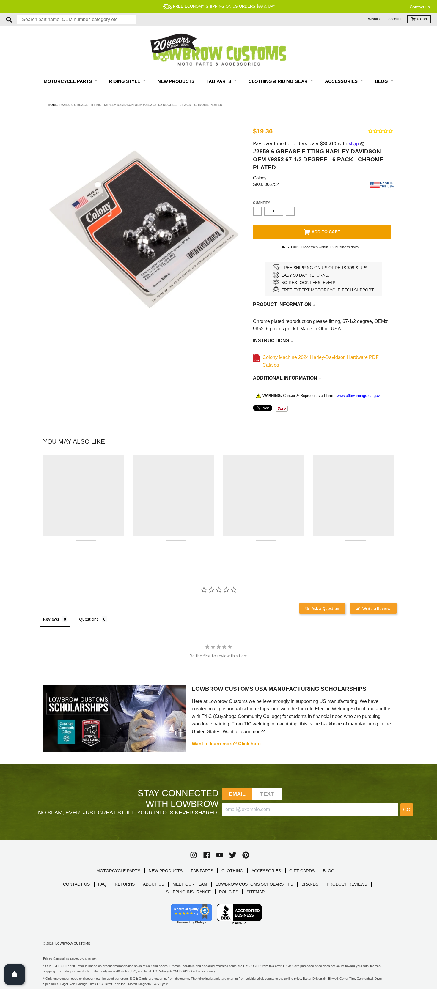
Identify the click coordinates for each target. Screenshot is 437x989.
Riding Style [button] (125, 81)
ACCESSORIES (266, 870)
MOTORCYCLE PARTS (118, 870)
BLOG (328, 870)
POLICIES (228, 891)
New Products (176, 81)
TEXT (267, 794)
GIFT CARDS (302, 870)
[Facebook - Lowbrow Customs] (206, 855)
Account (394, 19)
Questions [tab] (89, 619)
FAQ (102, 884)
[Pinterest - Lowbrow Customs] (245, 855)
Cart (422, 19)
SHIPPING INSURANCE (188, 891)
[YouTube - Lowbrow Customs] (219, 855)
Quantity (261, 202)
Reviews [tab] (51, 619)
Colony (260, 177)
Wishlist (374, 19)
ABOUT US (153, 884)
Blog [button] (382, 81)
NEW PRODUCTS (166, 870)
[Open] (14, 974)
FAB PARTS (202, 870)
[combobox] (76, 19)
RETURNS (125, 884)
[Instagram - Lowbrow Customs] (193, 855)
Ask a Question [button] (325, 608)
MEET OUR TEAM (189, 884)
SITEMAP (255, 891)
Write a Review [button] (376, 608)
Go (406, 809)
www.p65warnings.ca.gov (358, 395)
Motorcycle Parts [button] (68, 81)
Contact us (420, 6)
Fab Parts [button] (219, 81)
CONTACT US (76, 884)
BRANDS (309, 884)
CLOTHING (232, 870)
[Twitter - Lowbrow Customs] (232, 855)
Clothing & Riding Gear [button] (279, 81)
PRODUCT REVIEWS (347, 884)
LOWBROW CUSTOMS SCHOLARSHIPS (254, 884)
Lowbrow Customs (72, 943)
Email (237, 794)
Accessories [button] (342, 81)
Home (53, 105)
